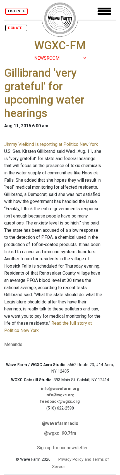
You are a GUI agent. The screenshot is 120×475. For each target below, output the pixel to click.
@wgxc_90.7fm (60, 433)
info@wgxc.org (60, 395)
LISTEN (15, 11)
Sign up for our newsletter (62, 447)
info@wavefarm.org (60, 388)
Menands (13, 344)
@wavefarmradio (60, 423)
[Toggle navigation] (104, 11)
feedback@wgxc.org (60, 401)
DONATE (16, 28)
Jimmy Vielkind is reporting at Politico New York (51, 144)
